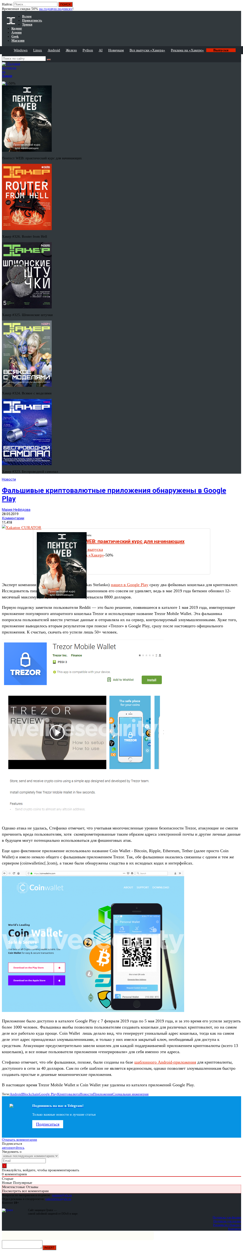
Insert (49, 1247)
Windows (21, 50)
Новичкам (116, 50)
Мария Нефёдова (16, 510)
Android (54, 50)
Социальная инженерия (130, 1094)
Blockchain (30, 1094)
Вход (238, 7)
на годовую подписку (55, 9)
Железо (71, 50)
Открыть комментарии (19, 1139)
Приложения (102, 1094)
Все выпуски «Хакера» (147, 50)
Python (88, 50)
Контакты (234, 1228)
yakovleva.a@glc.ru (58, 1199)
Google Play (48, 1094)
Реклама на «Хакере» (187, 50)
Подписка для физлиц (227, 1217)
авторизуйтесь (13, 1148)
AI (101, 50)
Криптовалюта (68, 1094)
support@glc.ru (62, 1195)
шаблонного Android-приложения (165, 1062)
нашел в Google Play (129, 584)
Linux (37, 50)
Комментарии (13, 518)
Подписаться (47, 1124)
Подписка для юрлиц (227, 1221)
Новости (9, 479)
